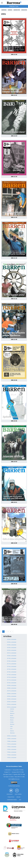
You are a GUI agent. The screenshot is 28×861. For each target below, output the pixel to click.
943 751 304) (20, 772)
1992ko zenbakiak (11, 757)
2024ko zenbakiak (11, 645)
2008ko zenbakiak (11, 688)
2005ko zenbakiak (11, 696)
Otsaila (11, 711)
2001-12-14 (14, 136)
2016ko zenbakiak (11, 666)
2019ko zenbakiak (11, 658)
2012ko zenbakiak (11, 677)
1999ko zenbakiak (11, 738)
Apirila (11, 715)
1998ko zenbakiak (11, 741)
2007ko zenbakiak (11, 691)
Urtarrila (12, 709)
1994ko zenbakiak (11, 752)
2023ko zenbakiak (11, 647)
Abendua (12, 733)
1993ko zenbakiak (11, 755)
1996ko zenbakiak (11, 746)
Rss (20, 799)
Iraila (11, 726)
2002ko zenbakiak (11, 704)
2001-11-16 (14, 298)
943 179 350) (20, 770)
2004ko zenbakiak (11, 699)
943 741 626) (21, 774)
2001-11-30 (14, 176)
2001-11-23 (14, 258)
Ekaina (11, 720)
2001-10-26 (14, 380)
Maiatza (12, 717)
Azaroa (12, 730)
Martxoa (12, 713)
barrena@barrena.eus (14, 779)
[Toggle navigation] (2, 3)
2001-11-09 (14, 339)
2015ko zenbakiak (11, 669)
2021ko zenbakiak (11, 653)
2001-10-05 (14, 543)
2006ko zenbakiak (11, 693)
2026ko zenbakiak (11, 639)
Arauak (18, 797)
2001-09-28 (14, 584)
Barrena (4, 10)
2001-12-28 (14, 54)
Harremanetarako (12, 799)
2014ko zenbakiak (11, 672)
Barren (10, 10)
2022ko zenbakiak (11, 650)
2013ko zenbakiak (11, 674)
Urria (11, 728)
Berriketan (17, 10)
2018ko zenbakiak (11, 661)
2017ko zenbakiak (11, 663)
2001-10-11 (14, 502)
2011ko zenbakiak (11, 680)
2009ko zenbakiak (11, 685)
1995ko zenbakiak (11, 749)
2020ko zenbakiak (11, 655)
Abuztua (12, 724)
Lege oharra (18, 794)
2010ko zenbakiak (11, 682)
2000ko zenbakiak (11, 736)
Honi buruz (9, 794)
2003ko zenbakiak (11, 701)
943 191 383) (21, 776)
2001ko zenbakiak (11, 707)
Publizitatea (11, 797)
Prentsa (14, 6)
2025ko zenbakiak (11, 642)
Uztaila (11, 722)
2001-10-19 (14, 461)
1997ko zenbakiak (11, 744)
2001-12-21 (14, 95)
